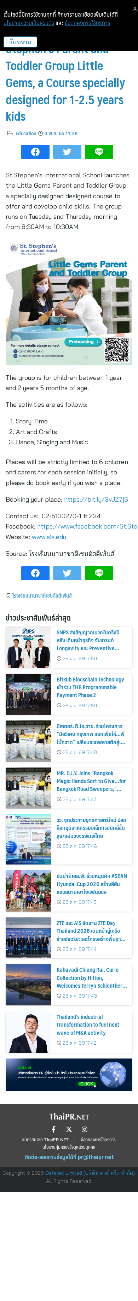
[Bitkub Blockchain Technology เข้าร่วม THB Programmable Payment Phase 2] (28, 694)
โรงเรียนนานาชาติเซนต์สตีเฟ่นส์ (42, 595)
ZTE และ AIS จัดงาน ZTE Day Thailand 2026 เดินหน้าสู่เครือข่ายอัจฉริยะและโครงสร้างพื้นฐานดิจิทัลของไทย (90, 934)
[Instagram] (84, 1129)
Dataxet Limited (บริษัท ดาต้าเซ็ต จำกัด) (90, 1173)
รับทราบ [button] (20, 42)
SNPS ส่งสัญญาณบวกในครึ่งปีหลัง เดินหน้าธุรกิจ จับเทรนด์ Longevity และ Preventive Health (88, 644)
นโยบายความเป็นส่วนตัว (29, 23)
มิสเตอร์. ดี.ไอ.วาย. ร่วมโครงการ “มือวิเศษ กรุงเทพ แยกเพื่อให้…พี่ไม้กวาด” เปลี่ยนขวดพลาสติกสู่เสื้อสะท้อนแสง (91, 737)
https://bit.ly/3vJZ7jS (96, 499)
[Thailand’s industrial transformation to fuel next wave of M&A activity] (28, 1032)
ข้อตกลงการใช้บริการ (87, 23)
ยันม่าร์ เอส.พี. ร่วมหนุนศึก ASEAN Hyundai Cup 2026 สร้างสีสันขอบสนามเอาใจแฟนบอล (92, 883)
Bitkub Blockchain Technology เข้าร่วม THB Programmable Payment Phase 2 (90, 687)
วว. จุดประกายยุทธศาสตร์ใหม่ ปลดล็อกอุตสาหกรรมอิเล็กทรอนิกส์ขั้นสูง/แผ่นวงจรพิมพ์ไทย (91, 827)
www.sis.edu (49, 537)
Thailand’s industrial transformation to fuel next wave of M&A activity (88, 1024)
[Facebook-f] (53, 1129)
